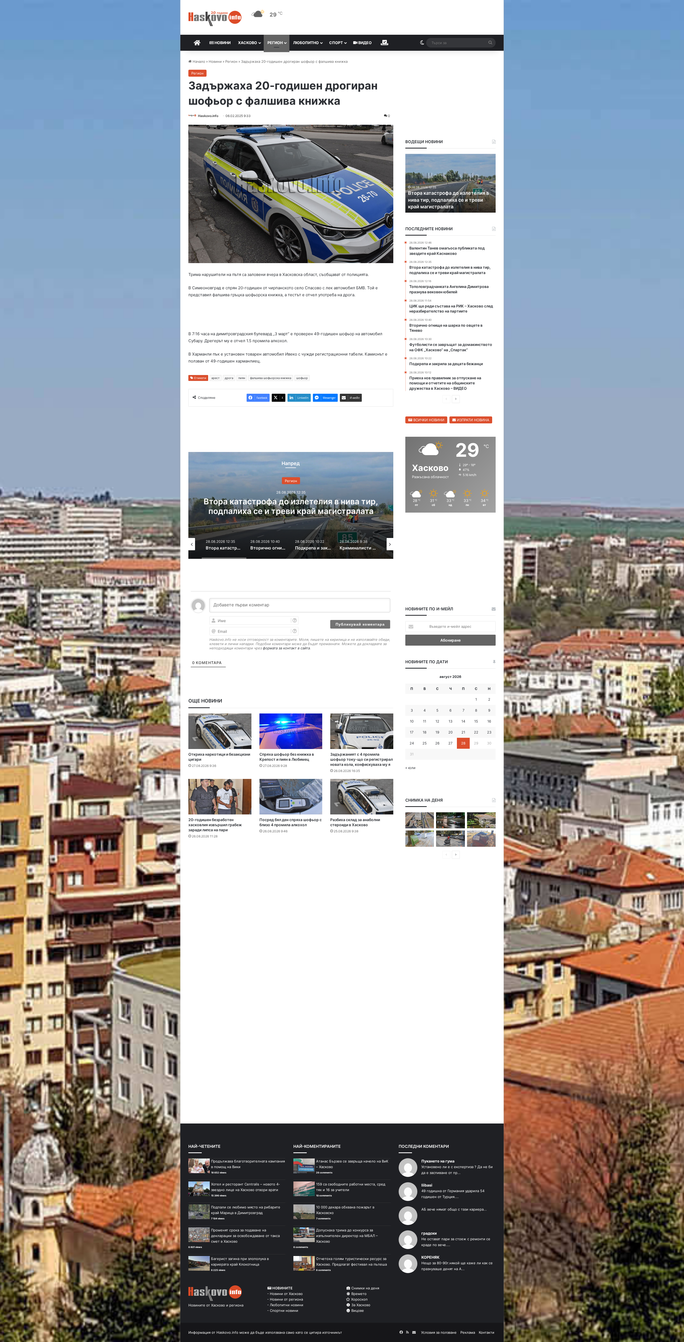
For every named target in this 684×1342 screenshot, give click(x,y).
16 (489, 721)
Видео (364, 42)
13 (450, 721)
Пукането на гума (437, 1161)
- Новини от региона (285, 1299)
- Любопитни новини (285, 1305)
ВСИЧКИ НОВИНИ (428, 420)
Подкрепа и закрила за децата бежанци (291, 506)
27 (450, 743)
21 (463, 732)
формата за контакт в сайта (286, 648)
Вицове (357, 1310)
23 (489, 732)
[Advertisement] (290, 864)
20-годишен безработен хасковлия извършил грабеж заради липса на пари (215, 824)
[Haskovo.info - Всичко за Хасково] (215, 18)
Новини (222, 42)
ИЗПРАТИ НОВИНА (472, 420)
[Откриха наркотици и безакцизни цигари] (219, 731)
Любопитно (306, 42)
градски (429, 1233)
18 (424, 732)
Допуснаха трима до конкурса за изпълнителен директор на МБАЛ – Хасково (347, 1235)
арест (215, 378)
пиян (241, 378)
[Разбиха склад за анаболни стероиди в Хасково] (361, 796)
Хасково (247, 42)
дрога (229, 378)
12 (437, 721)
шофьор (302, 378)
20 (450, 732)
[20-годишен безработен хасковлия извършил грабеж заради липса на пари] (219, 796)
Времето (358, 1294)
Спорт (336, 42)
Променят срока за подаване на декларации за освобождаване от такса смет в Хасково (245, 1235)
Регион (275, 42)
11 (424, 721)
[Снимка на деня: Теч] (450, 820)
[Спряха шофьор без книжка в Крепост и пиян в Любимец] (290, 731)
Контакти (486, 1332)
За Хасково (360, 1305)
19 (437, 732)
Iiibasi (426, 1185)
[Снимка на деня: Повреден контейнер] (419, 838)
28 (463, 743)
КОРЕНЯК (430, 1257)
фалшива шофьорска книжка (270, 378)
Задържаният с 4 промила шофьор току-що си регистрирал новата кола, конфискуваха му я (361, 759)
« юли (410, 768)
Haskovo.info (208, 116)
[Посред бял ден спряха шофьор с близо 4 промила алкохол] (290, 796)
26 (437, 743)
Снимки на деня (364, 1288)
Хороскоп (359, 1299)
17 (411, 732)
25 (424, 743)
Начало (198, 61)
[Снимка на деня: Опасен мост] (419, 820)
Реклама (467, 1332)
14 (463, 721)
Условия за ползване (439, 1332)
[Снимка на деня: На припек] (481, 820)
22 (476, 732)
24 (412, 743)
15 (476, 721)
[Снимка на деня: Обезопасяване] (450, 838)
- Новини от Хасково (285, 1294)
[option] (290, 505)
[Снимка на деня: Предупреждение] (481, 838)
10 (412, 721)
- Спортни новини (282, 1310)
